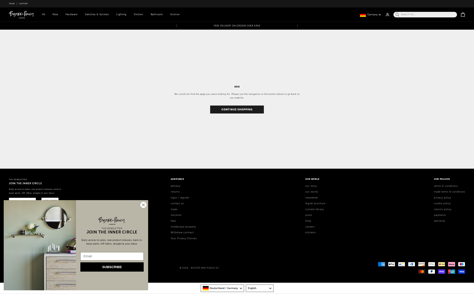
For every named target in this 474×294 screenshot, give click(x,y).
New (55, 14)
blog (308, 221)
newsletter (311, 197)
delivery (175, 186)
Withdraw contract (182, 232)
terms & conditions (446, 186)
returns (175, 192)
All (43, 14)
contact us (177, 203)
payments (440, 215)
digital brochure (315, 203)
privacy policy (442, 197)
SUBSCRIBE (112, 267)
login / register (180, 197)
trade (174, 209)
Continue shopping (237, 109)
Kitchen (138, 14)
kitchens (310, 232)
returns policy (442, 209)
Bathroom (157, 14)
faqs (173, 221)
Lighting (121, 14)
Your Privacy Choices (184, 238)
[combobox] (222, 288)
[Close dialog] (143, 205)
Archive (174, 14)
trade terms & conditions (449, 192)
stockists (176, 215)
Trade (12, 4)
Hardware (72, 14)
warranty (439, 221)
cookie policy (442, 203)
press (308, 215)
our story (311, 186)
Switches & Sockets (97, 14)
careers (309, 226)
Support (23, 4)
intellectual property (183, 226)
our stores (311, 192)
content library (314, 209)
